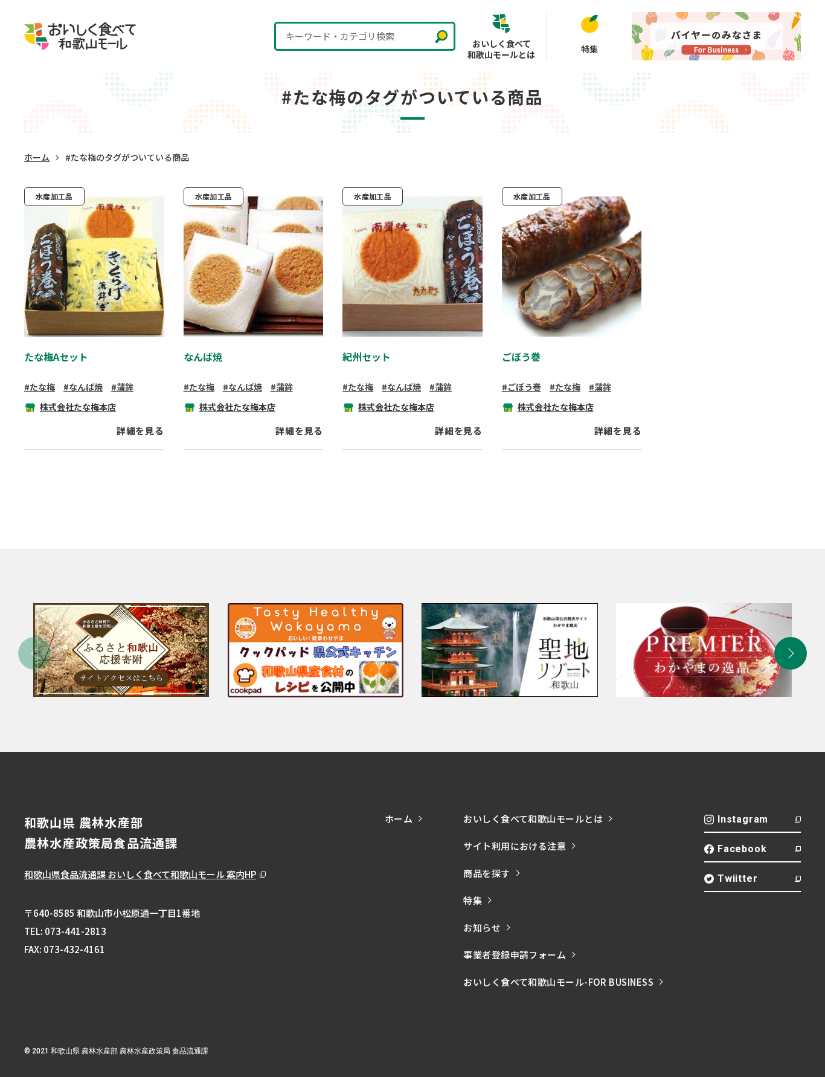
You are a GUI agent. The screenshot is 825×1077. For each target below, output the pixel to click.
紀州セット (366, 356)
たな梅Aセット (56, 356)
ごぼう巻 (521, 356)
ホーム (37, 157)
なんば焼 (203, 356)
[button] (790, 653)
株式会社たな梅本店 (78, 407)
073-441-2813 (75, 931)
